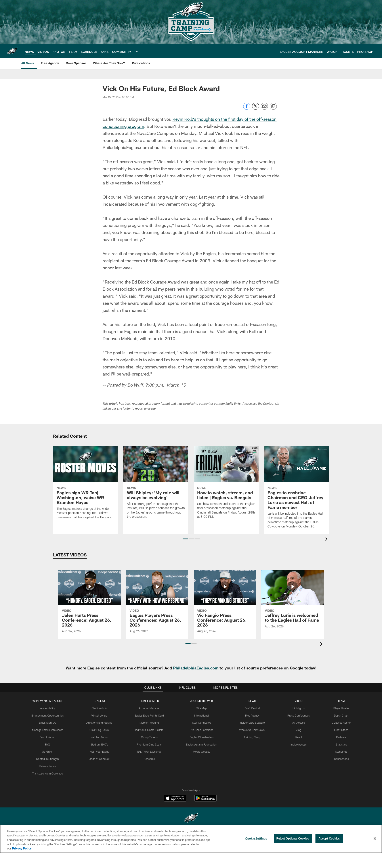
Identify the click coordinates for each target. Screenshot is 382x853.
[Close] (375, 838)
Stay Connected (201, 722)
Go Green (47, 751)
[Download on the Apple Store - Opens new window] (175, 798)
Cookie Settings (256, 838)
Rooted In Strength (47, 758)
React (298, 737)
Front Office (341, 729)
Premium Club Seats (149, 744)
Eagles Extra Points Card (149, 715)
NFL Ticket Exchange (149, 751)
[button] (185, 539)
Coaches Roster (341, 722)
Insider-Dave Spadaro (252, 722)
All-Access (298, 722)
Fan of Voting (47, 737)
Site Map (201, 708)
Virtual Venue (99, 715)
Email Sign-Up (47, 722)
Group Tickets (149, 737)
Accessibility (47, 708)
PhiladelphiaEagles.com (195, 667)
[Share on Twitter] (255, 108)
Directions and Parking (99, 722)
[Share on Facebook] (246, 108)
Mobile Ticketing (149, 722)
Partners (341, 737)
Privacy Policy (47, 766)
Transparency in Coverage (47, 773)
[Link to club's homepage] (12, 51)
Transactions (341, 758)
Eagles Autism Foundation (201, 744)
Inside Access (298, 744)
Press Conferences (298, 715)
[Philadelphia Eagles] (191, 818)
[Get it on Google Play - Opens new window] (205, 800)
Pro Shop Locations (201, 729)
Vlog (298, 729)
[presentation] (327, 539)
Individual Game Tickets (149, 729)
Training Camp (252, 737)
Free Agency (252, 715)
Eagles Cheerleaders (202, 737)
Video (298, 700)
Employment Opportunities (47, 715)
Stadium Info (99, 708)
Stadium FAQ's (99, 744)
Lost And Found (99, 737)
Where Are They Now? (252, 729)
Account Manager (149, 708)
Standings (341, 751)
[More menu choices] (136, 51)
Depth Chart (341, 715)
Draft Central (252, 708)
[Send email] (264, 108)
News (252, 700)
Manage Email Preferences (47, 729)
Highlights (298, 708)
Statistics (341, 744)
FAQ (47, 744)
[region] (191, 839)
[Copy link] (273, 106)
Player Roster (341, 708)
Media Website (201, 751)
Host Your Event (99, 751)
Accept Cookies (329, 838)
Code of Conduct (99, 758)
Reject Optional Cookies (292, 838)
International (201, 715)
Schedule (149, 758)
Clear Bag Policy (99, 729)
